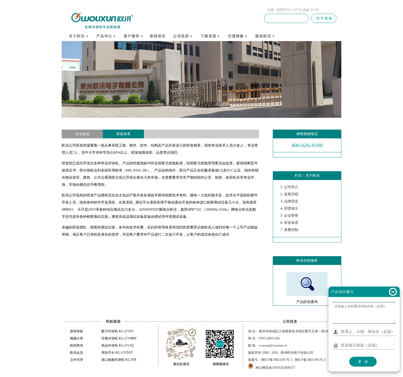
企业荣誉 (291, 215)
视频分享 (76, 338)
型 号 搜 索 (324, 18)
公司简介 (291, 187)
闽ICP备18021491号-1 (276, 360)
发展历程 (291, 194)
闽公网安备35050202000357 (275, 368)
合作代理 (76, 360)
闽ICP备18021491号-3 (310, 360)
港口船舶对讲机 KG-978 (118, 360)
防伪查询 (76, 345)
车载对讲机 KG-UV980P (119, 338)
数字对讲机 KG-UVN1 (117, 331)
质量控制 (291, 230)
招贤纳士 (291, 208)
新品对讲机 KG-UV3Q (117, 345)
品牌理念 (291, 201)
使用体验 (76, 331)
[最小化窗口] (393, 292)
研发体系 (291, 223)
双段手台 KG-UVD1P (116, 353)
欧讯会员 (76, 353)
